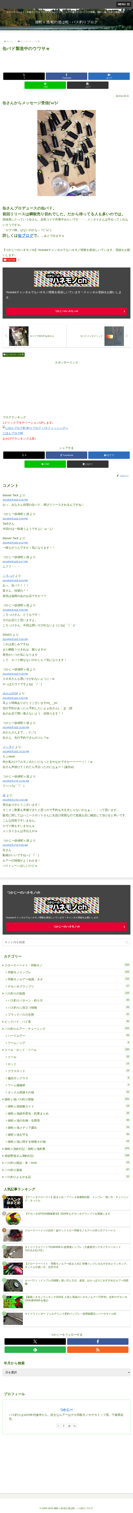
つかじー (66, 1409)
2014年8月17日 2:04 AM (15, 800)
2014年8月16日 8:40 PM (15, 518)
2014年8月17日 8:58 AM (15, 845)
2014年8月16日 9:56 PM (15, 698)
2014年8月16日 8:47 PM (15, 561)
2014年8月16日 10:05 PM (16, 727)
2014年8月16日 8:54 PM (15, 580)
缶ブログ (25, 235)
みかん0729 (10, 693)
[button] (88, 85)
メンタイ (8, 747)
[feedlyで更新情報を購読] (35, 1349)
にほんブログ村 (13, 433)
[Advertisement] (66, 61)
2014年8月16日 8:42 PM (15, 542)
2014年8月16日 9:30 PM (15, 639)
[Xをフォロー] (35, 1341)
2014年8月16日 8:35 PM (15, 500)
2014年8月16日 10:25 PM (16, 751)
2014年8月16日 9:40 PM (15, 674)
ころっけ (8, 575)
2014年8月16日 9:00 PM (15, 610)
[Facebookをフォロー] (97, 1341)
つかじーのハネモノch (66, 311)
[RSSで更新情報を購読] (97, 1349)
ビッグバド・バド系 (15, 354)
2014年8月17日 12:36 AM (16, 781)
